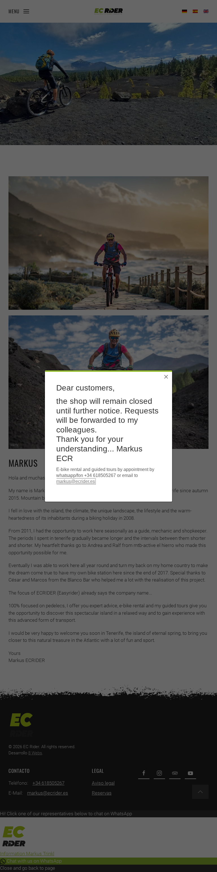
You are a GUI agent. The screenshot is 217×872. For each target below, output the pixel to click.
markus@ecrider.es (75, 481)
